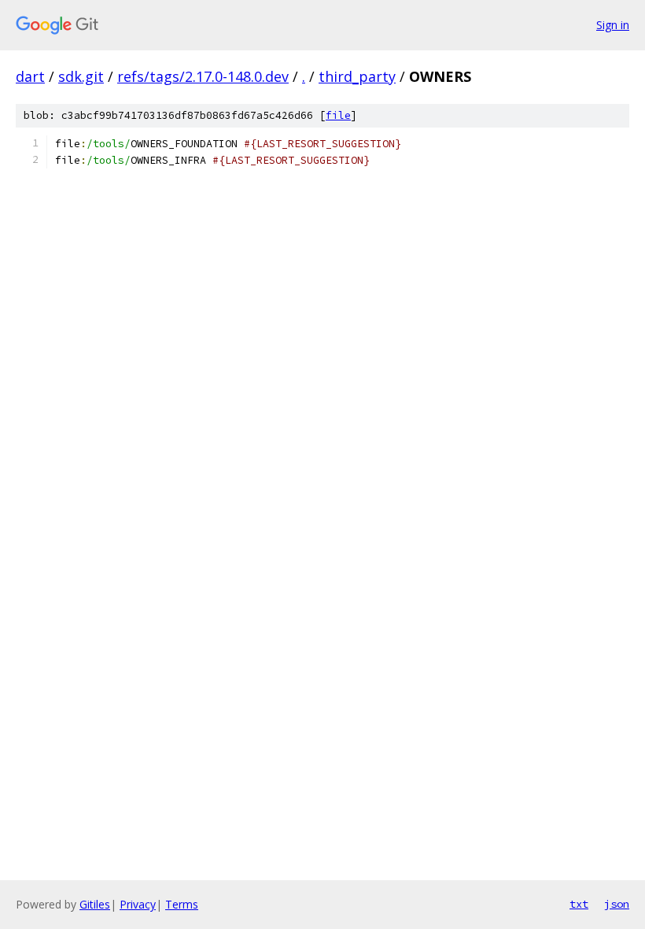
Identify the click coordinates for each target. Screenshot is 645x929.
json (616, 904)
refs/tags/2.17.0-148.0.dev (203, 76)
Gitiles (94, 904)
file (338, 115)
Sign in (612, 24)
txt (578, 904)
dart (30, 76)
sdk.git (81, 76)
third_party (357, 76)
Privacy (138, 904)
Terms (181, 904)
